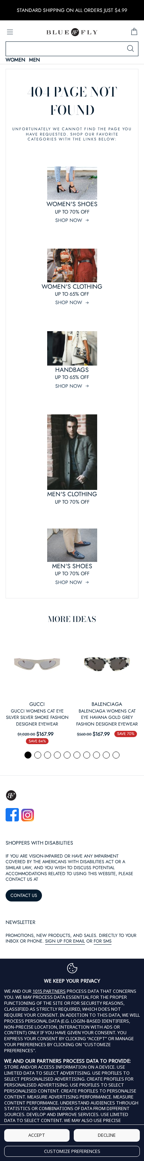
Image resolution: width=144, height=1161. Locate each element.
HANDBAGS (72, 369)
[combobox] (72, 49)
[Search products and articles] (130, 49)
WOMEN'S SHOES (72, 204)
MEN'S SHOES (72, 566)
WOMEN (15, 60)
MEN (34, 60)
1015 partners (49, 991)
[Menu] (10, 32)
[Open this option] (37, 664)
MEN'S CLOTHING (72, 494)
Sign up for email (65, 941)
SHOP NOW (68, 220)
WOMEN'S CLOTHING (72, 286)
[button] (27, 755)
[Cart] (134, 32)
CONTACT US (23, 895)
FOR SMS (102, 941)
